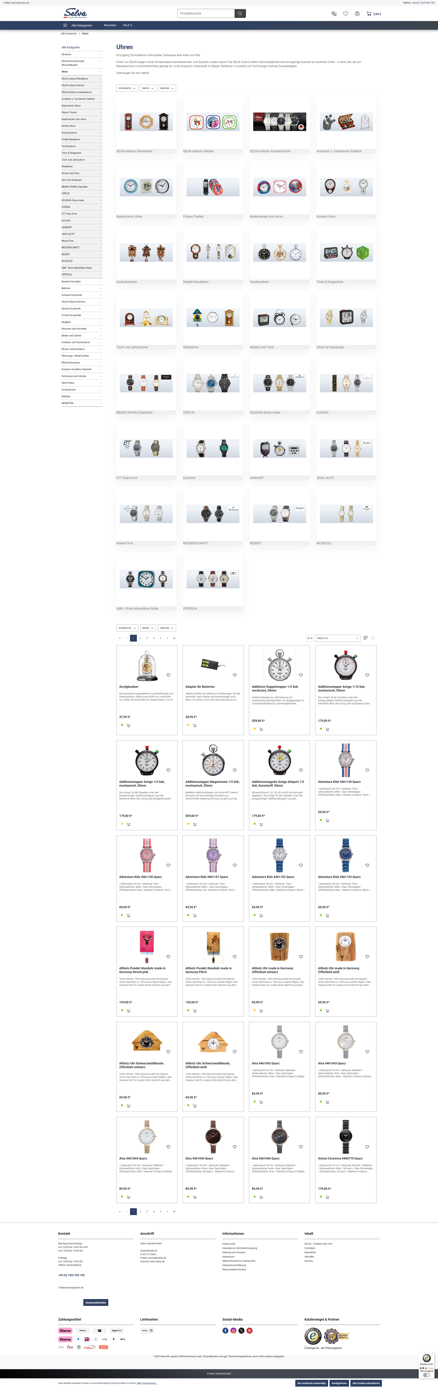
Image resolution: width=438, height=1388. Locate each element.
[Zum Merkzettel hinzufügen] (168, 676)
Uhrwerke (66, 54)
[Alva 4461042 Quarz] (279, 1042)
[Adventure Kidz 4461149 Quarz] (345, 760)
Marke (146, 88)
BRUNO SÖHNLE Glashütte (75, 186)
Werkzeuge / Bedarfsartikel (75, 355)
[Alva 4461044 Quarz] (147, 1137)
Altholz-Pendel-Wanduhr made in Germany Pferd (208, 970)
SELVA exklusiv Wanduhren (75, 78)
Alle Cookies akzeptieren (366, 1383)
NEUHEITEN (67, 403)
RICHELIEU (67, 261)
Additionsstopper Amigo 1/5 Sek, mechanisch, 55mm (142, 783)
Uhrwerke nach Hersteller (74, 328)
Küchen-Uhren (68, 125)
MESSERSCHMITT (71, 247)
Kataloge (66, 396)
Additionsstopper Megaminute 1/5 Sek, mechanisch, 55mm (212, 783)
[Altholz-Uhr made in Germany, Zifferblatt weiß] (345, 947)
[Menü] (432, 1354)
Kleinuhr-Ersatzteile (71, 308)
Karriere (309, 1261)
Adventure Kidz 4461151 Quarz (206, 877)
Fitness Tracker (69, 112)
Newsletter (310, 1252)
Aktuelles (309, 1256)
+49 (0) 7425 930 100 (423, 2)
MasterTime (68, 240)
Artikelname (125, 88)
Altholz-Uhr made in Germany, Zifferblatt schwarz (272, 970)
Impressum (228, 1256)
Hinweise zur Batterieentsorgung (239, 1248)
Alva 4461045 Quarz (199, 1158)
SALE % (127, 25)
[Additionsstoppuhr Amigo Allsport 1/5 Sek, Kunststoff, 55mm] (279, 760)
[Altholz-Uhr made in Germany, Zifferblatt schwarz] (279, 947)
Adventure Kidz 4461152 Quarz (273, 877)
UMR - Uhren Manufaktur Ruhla (77, 267)
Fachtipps (310, 1248)
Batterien (66, 288)
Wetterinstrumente (71, 362)
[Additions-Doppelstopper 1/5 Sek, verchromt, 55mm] (279, 665)
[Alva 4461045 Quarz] (213, 1137)
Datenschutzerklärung (234, 1265)
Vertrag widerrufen (96, 1302)
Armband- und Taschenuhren (76, 342)
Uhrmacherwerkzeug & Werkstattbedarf (73, 63)
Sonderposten (69, 389)
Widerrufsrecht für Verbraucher (238, 1261)
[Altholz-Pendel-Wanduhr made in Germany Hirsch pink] (147, 947)
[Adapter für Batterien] (213, 665)
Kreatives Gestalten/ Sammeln (77, 369)
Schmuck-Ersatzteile (72, 295)
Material (165, 88)
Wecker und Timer (71, 173)
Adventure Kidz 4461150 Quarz (140, 877)
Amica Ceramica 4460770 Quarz (340, 1158)
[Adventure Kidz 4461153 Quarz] (345, 855)
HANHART (67, 227)
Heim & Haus (68, 382)
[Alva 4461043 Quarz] (345, 1042)
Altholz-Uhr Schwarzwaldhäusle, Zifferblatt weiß (207, 1065)
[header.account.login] (356, 13)
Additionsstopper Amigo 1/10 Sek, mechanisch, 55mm (341, 688)
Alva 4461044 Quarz (133, 1158)
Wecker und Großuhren (73, 349)
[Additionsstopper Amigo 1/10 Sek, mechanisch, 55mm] (345, 665)
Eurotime (66, 220)
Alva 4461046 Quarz (266, 1158)
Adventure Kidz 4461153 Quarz (339, 877)
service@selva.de (20, 2)
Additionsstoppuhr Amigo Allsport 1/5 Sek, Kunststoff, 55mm (278, 783)
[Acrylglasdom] (147, 665)
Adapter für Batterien (200, 686)
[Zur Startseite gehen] (75, 13)
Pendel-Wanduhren (71, 139)
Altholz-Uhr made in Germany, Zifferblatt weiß (339, 970)
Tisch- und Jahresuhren (73, 159)
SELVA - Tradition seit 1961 (319, 1243)
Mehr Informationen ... (147, 1383)
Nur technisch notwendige (312, 1383)
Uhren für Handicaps (72, 179)
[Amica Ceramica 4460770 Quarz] (345, 1137)
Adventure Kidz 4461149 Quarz (339, 782)
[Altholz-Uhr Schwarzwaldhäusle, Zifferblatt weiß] (213, 1042)
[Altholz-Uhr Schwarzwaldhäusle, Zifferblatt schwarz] (147, 1042)
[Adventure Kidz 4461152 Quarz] (279, 855)
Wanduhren (67, 166)
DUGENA (66, 206)
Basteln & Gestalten (71, 281)
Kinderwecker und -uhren (74, 119)
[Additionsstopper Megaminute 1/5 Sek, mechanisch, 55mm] (213, 760)
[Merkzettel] (345, 13)
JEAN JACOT (68, 234)
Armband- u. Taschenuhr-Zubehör (78, 98)
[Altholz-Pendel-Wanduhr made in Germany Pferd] (213, 947)
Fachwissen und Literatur (74, 376)
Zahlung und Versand (233, 1252)
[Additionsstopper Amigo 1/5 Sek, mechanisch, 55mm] (147, 760)
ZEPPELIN (67, 274)
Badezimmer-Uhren (71, 105)
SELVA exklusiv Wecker (73, 85)
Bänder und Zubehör (72, 335)
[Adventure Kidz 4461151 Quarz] (213, 855)
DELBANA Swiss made (73, 200)
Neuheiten (110, 25)
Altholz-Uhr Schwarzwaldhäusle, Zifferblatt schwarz (141, 1065)
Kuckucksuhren (69, 132)
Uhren (65, 71)
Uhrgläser (66, 322)
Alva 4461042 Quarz (266, 1063)
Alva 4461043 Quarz (332, 1063)
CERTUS (66, 193)
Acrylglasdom (128, 686)
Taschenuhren (69, 146)
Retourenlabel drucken (234, 1269)
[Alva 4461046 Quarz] (279, 1137)
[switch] (426, 1375)
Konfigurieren (339, 1383)
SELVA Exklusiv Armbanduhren (77, 92)
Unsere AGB (228, 1243)
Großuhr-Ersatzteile (71, 315)
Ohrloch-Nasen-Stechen (73, 301)
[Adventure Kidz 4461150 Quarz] (147, 855)
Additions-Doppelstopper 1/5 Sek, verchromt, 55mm (275, 688)
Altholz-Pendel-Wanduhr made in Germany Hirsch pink (142, 970)
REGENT (66, 254)
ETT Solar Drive (69, 213)
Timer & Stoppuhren (71, 152)
